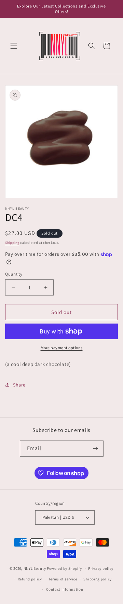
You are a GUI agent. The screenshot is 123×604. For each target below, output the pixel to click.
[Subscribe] (95, 449)
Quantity (13, 274)
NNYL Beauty (35, 568)
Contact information (64, 589)
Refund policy (30, 579)
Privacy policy (100, 568)
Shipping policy (97, 579)
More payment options (62, 347)
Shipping (12, 242)
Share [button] (19, 385)
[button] (13, 45)
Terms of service (63, 579)
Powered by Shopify (64, 568)
